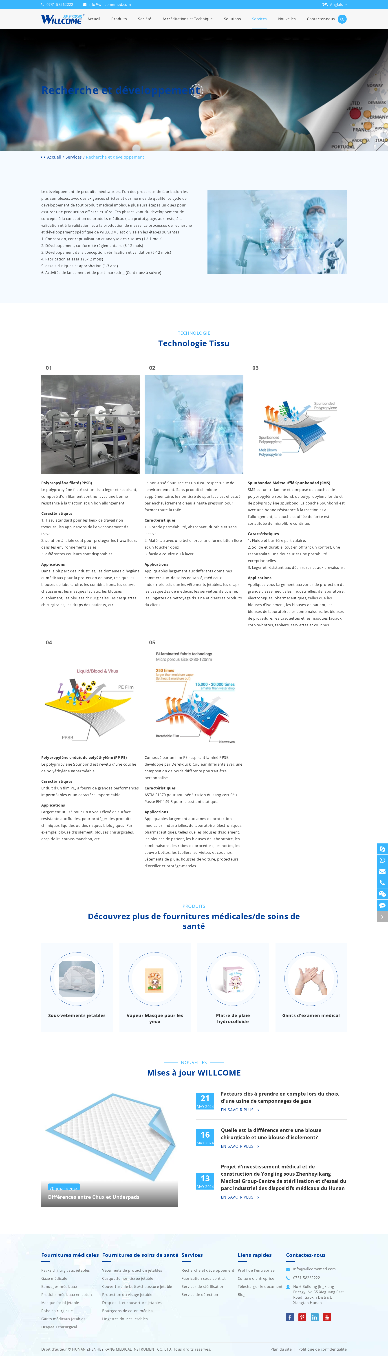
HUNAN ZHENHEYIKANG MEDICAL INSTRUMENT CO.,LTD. (122, 1349)
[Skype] (382, 848)
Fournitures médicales (70, 1255)
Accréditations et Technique (188, 18)
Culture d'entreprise (256, 1278)
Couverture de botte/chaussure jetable (137, 1286)
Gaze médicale (54, 1278)
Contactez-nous (321, 18)
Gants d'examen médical (311, 1015)
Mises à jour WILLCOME (194, 1073)
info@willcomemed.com (109, 4)
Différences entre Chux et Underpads (93, 1197)
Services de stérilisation (203, 1286)
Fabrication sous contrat (204, 1278)
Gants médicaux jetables (63, 1318)
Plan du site (281, 1349)
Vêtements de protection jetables (132, 1270)
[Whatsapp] (382, 860)
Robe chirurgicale (57, 1310)
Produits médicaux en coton (66, 1294)
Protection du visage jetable (127, 1294)
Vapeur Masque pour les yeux (155, 1018)
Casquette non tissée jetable (127, 1278)
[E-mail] (382, 871)
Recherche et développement (115, 157)
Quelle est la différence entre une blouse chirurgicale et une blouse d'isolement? (271, 1134)
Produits (119, 18)
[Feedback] (382, 905)
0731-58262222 (59, 4)
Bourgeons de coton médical (128, 1310)
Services (259, 18)
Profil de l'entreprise (256, 1270)
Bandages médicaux (59, 1286)
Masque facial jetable (60, 1302)
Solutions (232, 18)
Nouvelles (287, 18)
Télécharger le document (260, 1286)
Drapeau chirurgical (59, 1327)
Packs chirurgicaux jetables (65, 1270)
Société (144, 18)
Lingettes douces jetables (125, 1318)
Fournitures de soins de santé (140, 1255)
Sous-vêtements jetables (77, 1015)
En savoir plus (238, 1110)
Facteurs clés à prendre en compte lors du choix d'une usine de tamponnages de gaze (280, 1097)
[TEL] (382, 882)
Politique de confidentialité (322, 1349)
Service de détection (200, 1294)
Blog (242, 1294)
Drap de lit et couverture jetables (132, 1302)
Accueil (94, 18)
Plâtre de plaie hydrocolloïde (233, 1018)
